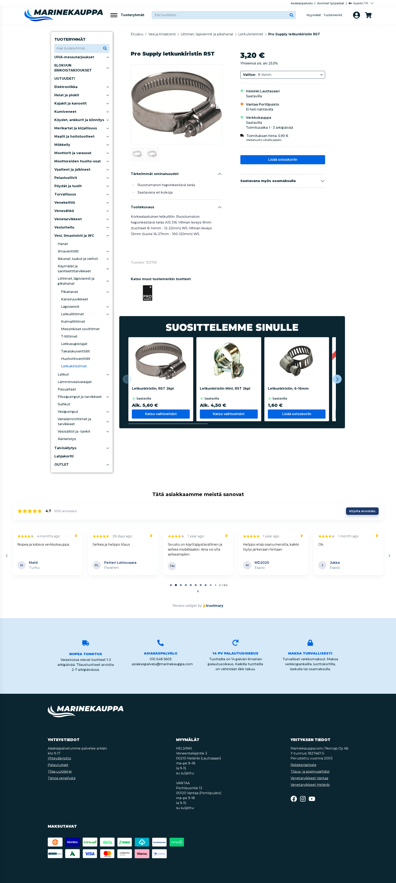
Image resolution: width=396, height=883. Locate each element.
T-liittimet (69, 336)
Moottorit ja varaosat (72, 153)
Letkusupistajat (74, 344)
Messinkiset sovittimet (80, 329)
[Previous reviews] (7, 556)
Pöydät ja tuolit (68, 186)
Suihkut (64, 404)
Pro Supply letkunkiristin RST (294, 34)
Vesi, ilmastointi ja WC (74, 236)
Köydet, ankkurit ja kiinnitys (79, 120)
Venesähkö (64, 211)
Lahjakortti (64, 456)
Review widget (185, 606)
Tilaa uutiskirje (60, 772)
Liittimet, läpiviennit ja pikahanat (76, 281)
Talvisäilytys (65, 448)
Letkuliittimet (72, 314)
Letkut (63, 374)
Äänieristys (67, 439)
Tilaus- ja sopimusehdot (310, 772)
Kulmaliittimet (73, 322)
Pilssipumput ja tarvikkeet (80, 397)
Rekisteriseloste (303, 765)
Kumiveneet (65, 112)
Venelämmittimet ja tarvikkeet (74, 421)
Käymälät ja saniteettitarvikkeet (74, 268)
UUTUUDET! (64, 79)
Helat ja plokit (66, 95)
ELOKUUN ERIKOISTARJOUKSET (73, 67)
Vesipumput (68, 412)
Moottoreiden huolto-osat (77, 161)
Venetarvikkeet (68, 219)
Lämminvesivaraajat (75, 382)
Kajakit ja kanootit (70, 103)
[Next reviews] (389, 556)
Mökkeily (62, 145)
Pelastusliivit (65, 178)
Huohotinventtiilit (75, 359)
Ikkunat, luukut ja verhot (78, 259)
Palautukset (58, 765)
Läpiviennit (70, 307)
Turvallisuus (65, 194)
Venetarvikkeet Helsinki (310, 785)
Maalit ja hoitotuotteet (74, 136)
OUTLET (61, 464)
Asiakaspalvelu (302, 3)
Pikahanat (69, 292)
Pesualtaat (67, 389)
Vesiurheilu (64, 227)
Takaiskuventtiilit (75, 351)
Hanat (63, 244)
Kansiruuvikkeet (74, 299)
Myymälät (314, 15)
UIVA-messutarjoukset (74, 57)
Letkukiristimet (74, 366)
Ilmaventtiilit (68, 251)
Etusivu (137, 34)
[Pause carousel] (198, 591)
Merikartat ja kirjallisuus (75, 128)
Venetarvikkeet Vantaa (309, 778)
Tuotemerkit (332, 15)
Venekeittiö (64, 203)
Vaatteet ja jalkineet (72, 169)
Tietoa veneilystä (61, 778)
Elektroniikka (66, 87)
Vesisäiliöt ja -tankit (74, 431)
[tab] (170, 585)
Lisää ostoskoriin (282, 160)
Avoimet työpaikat (330, 3)
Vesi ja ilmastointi (162, 34)
